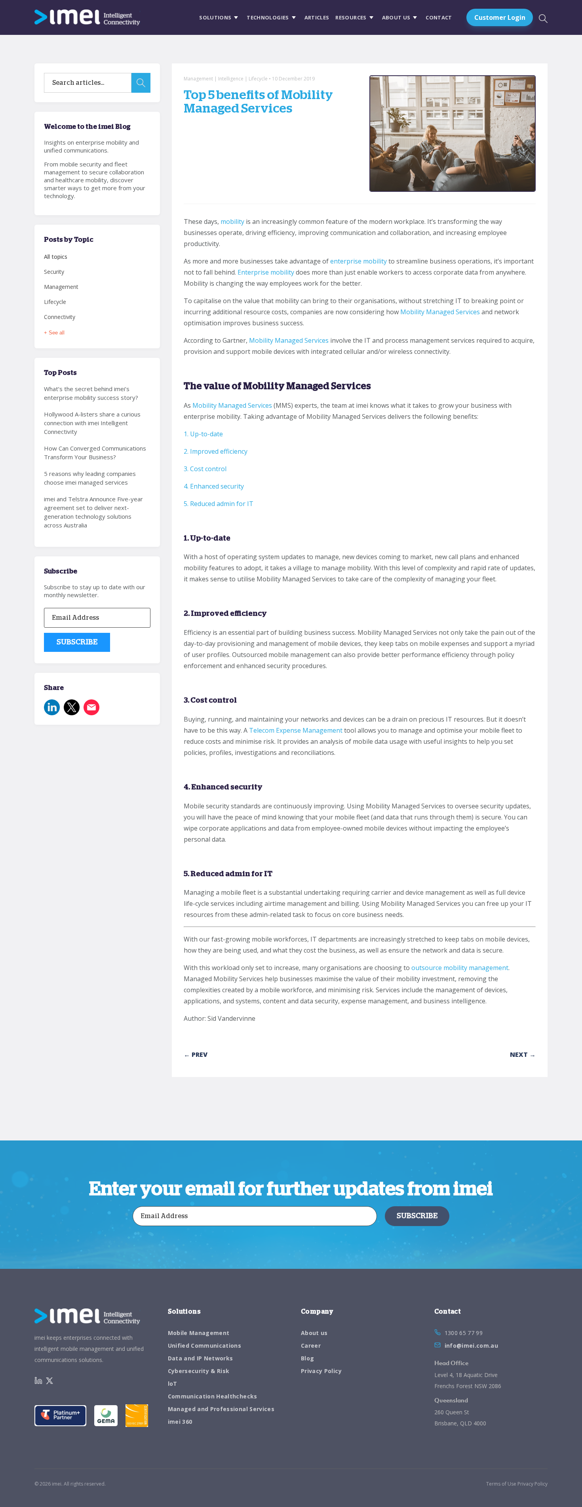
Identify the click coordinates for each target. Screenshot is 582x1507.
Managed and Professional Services (221, 1409)
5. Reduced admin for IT (218, 503)
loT (172, 1383)
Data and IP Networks (200, 1358)
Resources (350, 17)
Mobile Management (199, 1333)
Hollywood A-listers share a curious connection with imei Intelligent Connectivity (92, 422)
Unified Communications (205, 1345)
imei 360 (180, 1421)
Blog (307, 1358)
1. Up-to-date (203, 434)
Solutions (215, 17)
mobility (232, 221)
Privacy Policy (321, 1371)
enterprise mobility (358, 261)
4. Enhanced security (214, 486)
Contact (439, 17)
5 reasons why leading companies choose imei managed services (90, 478)
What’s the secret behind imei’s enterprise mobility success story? (91, 393)
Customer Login (499, 17)
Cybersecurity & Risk (199, 1371)
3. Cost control (205, 468)
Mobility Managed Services (440, 312)
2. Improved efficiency (215, 451)
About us (396, 17)
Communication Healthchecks (212, 1396)
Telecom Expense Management (295, 730)
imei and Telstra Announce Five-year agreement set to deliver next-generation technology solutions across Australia (93, 512)
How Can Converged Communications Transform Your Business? (95, 452)
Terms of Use (501, 1483)
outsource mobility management (459, 967)
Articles (316, 17)
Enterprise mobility (266, 272)
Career (311, 1345)
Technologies (268, 17)
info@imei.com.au (471, 1345)
